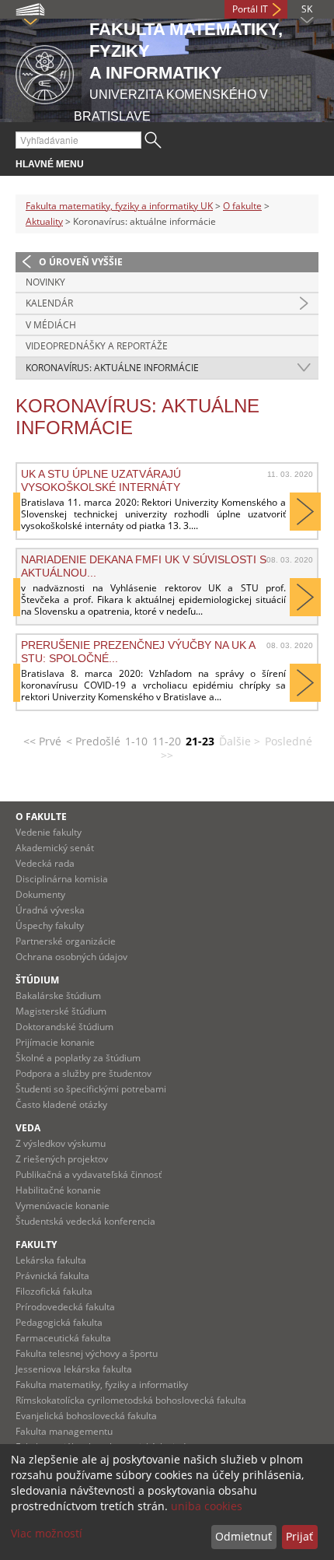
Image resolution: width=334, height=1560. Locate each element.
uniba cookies (206, 1506)
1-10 (136, 741)
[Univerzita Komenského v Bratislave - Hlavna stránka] (45, 72)
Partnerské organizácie (66, 941)
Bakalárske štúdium (58, 995)
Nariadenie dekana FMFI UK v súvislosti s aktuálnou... (143, 565)
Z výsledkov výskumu (61, 1143)
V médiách (51, 324)
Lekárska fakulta (51, 1260)
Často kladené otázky (61, 1104)
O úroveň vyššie (81, 261)
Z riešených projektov (62, 1159)
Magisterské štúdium (61, 1011)
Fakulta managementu (64, 1431)
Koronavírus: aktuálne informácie (112, 367)
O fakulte (242, 205)
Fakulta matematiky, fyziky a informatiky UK (119, 205)
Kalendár (49, 303)
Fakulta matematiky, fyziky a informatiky (102, 1384)
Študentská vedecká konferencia (85, 1221)
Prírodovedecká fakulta (65, 1306)
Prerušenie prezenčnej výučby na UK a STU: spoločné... (138, 651)
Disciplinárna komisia (62, 878)
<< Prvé (42, 741)
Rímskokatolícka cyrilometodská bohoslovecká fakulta (131, 1400)
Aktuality (44, 221)
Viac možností (46, 1533)
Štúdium (37, 980)
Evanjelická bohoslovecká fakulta (86, 1415)
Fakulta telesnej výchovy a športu (87, 1353)
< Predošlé (93, 741)
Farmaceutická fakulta (63, 1337)
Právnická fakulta (52, 1275)
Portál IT (250, 9)
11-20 (166, 741)
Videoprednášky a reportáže (97, 345)
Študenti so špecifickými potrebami (91, 1089)
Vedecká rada (45, 863)
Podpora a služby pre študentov (83, 1073)
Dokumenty (40, 894)
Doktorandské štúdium (64, 1026)
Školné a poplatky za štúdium (78, 1057)
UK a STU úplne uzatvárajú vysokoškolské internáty (101, 480)
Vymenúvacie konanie (63, 1205)
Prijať (299, 1536)
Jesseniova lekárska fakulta (74, 1369)
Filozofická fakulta (54, 1291)
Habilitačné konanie (58, 1190)
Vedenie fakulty (49, 832)
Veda (28, 1127)
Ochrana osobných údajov (71, 956)
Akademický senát (55, 847)
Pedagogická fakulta (59, 1322)
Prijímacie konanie (55, 1042)
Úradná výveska (50, 910)
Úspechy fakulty (50, 925)
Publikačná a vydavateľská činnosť (89, 1174)
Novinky (45, 282)
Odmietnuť (243, 1536)
